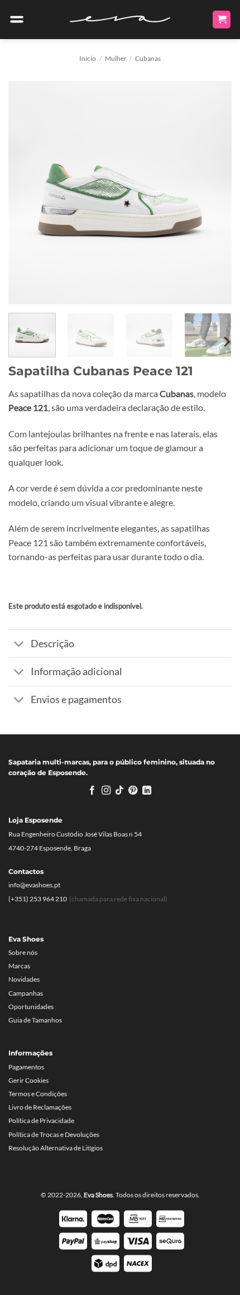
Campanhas (25, 993)
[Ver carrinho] (222, 20)
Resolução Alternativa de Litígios (55, 1148)
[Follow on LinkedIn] (146, 791)
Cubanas (148, 58)
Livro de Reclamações (39, 1107)
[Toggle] (19, 645)
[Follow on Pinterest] (132, 791)
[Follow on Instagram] (105, 791)
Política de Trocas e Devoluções (53, 1134)
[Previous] (27, 192)
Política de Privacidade (41, 1120)
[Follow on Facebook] (92, 791)
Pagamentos (26, 1067)
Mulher (116, 58)
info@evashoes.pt (34, 885)
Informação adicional (76, 671)
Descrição (52, 643)
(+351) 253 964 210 (37, 899)
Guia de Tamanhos (35, 1020)
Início (87, 58)
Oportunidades (31, 1006)
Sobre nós (22, 952)
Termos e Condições (37, 1093)
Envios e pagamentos (76, 699)
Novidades (24, 979)
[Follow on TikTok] (119, 791)
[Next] (213, 192)
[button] (16, 19)
